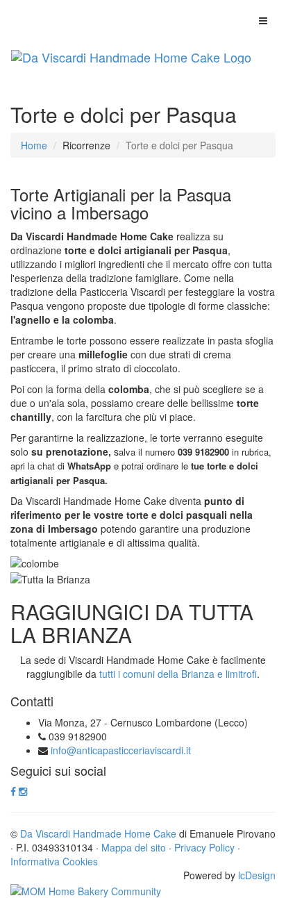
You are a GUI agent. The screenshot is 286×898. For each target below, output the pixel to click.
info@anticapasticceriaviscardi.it (121, 750)
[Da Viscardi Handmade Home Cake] (131, 57)
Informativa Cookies (54, 861)
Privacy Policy (204, 847)
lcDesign (257, 875)
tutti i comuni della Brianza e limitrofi (178, 674)
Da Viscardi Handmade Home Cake (98, 833)
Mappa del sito (133, 847)
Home (34, 145)
